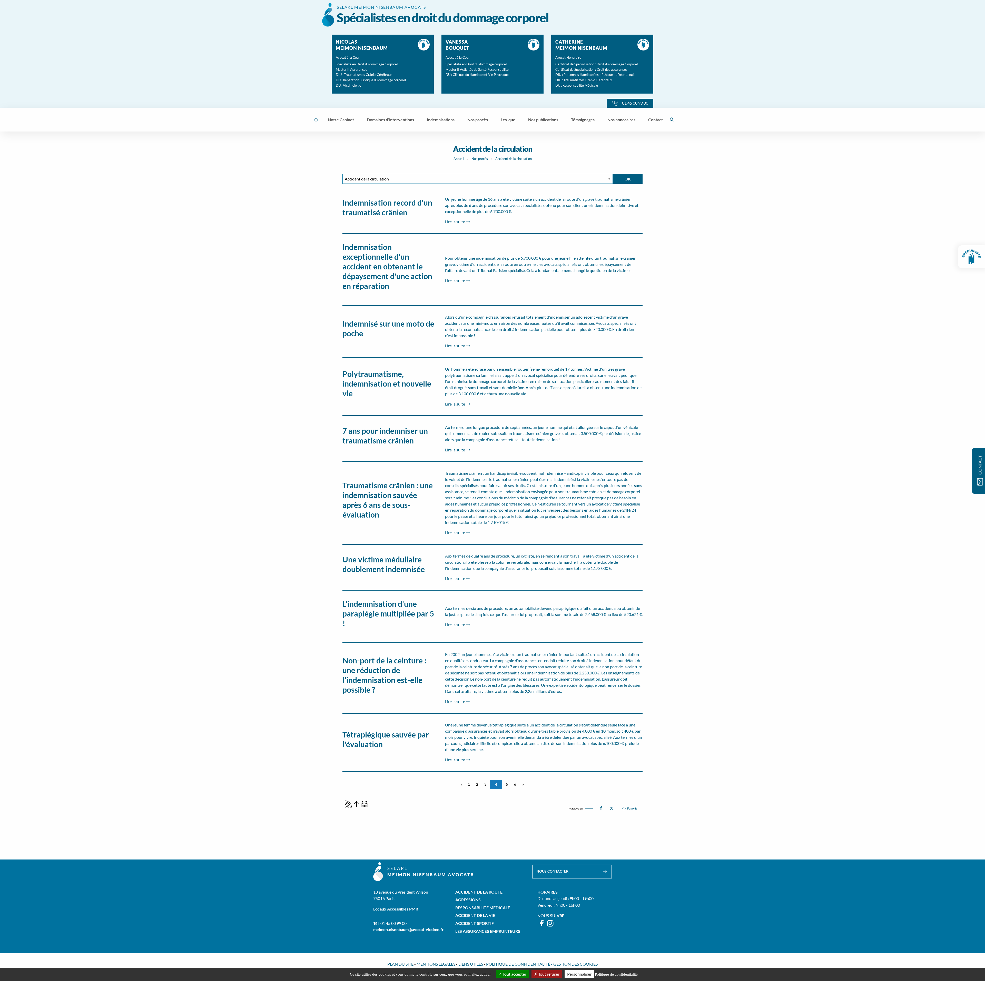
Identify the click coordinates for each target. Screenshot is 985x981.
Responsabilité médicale (482, 907)
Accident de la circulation (513, 159)
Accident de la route (479, 891)
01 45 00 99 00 (393, 923)
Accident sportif (474, 923)
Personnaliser (579, 974)
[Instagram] (550, 925)
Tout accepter (514, 974)
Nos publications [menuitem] (543, 119)
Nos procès (479, 159)
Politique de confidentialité (518, 964)
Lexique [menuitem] (508, 119)
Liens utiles (470, 964)
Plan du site (400, 964)
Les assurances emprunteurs (487, 931)
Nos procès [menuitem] (477, 119)
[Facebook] (541, 925)
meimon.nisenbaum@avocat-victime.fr (408, 929)
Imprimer (364, 804)
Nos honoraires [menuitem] (621, 119)
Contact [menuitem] (655, 119)
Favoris (632, 808)
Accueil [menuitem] (316, 119)
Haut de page (356, 804)
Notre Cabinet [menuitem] (341, 119)
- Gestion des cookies (574, 964)
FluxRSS (348, 804)
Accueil (459, 159)
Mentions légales (436, 964)
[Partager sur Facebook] (601, 807)
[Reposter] (611, 806)
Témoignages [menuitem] (583, 119)
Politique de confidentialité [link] (616, 974)
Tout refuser (548, 974)
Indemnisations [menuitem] (441, 119)
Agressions (468, 899)
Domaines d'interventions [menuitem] (390, 119)
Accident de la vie (475, 915)
